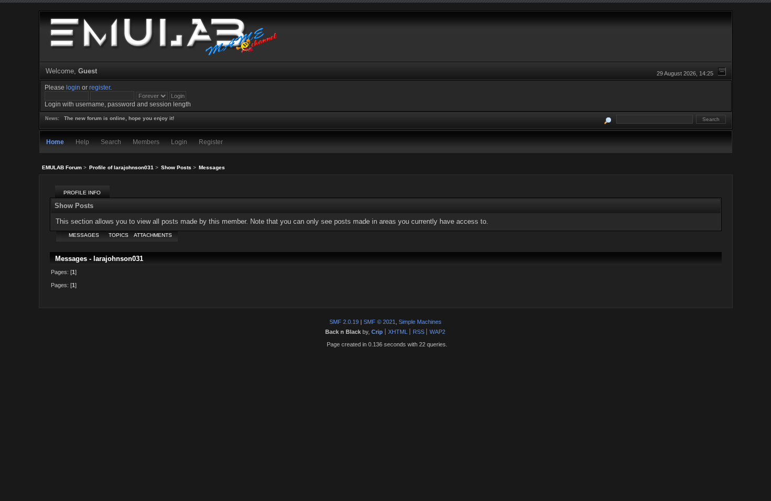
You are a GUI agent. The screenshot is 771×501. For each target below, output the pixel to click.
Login (179, 141)
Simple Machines (420, 322)
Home (55, 141)
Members (146, 141)
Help (82, 141)
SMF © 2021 (379, 322)
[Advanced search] (608, 119)
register (99, 87)
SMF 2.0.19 (344, 322)
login (73, 87)
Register (211, 141)
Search (111, 141)
